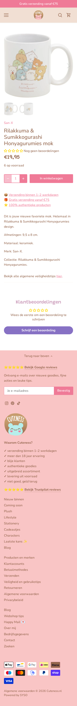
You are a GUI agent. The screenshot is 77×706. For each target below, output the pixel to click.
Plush (8, 511)
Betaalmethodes (16, 570)
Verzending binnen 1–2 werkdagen (33, 195)
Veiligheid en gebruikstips (22, 582)
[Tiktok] (18, 403)
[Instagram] (6, 403)
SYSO (23, 695)
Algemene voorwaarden (21, 594)
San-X (8, 123)
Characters (12, 535)
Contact (9, 640)
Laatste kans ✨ (15, 541)
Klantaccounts (14, 564)
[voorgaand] (9, 65)
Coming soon (13, 505)
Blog (7, 548)
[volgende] (68, 65)
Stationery (11, 523)
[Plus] (23, 178)
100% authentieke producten (30, 205)
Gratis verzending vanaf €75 (38, 4)
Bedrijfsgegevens (16, 634)
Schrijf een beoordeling (38, 330)
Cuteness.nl (54, 691)
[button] (13, 151)
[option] (38, 65)
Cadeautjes (12, 529)
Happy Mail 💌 (14, 622)
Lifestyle (10, 517)
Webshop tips (14, 616)
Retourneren (13, 588)
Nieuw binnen (14, 499)
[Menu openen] (6, 15)
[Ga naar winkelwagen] (68, 15)
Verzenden (11, 576)
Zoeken (9, 646)
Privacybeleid (13, 600)
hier (59, 276)
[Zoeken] (60, 15)
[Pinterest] (12, 403)
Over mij (10, 628)
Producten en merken (19, 557)
